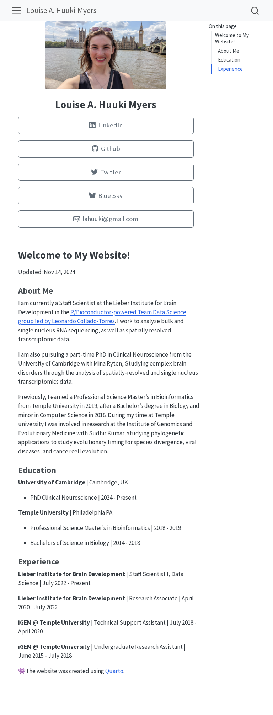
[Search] (255, 10)
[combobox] (255, 10)
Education (229, 59)
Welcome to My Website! (232, 38)
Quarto (114, 671)
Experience (230, 68)
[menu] (17, 11)
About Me (228, 50)
